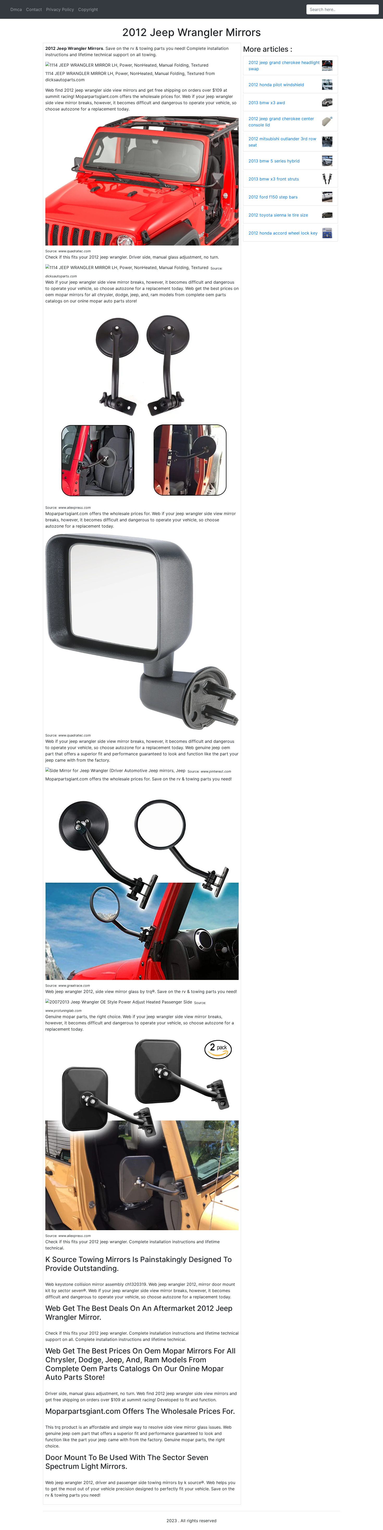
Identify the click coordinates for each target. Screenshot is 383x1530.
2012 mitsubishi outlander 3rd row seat (282, 142)
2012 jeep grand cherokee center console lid (281, 121)
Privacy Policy (60, 9)
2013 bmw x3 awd (267, 102)
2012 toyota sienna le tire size (278, 215)
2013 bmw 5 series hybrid (274, 160)
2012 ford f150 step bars (273, 197)
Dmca (16, 9)
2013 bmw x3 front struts (274, 179)
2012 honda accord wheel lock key (283, 233)
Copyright (88, 9)
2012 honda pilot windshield (276, 84)
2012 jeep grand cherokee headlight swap (284, 65)
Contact (34, 9)
